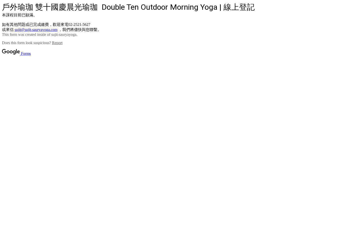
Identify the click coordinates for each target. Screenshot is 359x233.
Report (57, 43)
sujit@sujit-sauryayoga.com (36, 30)
